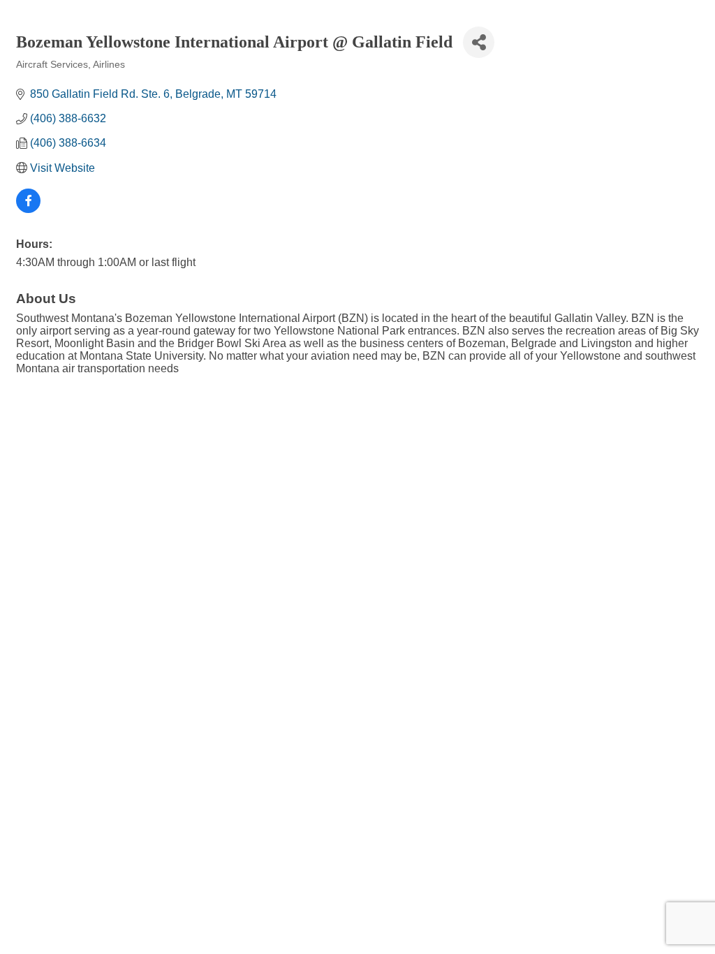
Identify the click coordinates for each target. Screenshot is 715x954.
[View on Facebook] (28, 209)
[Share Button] (478, 42)
